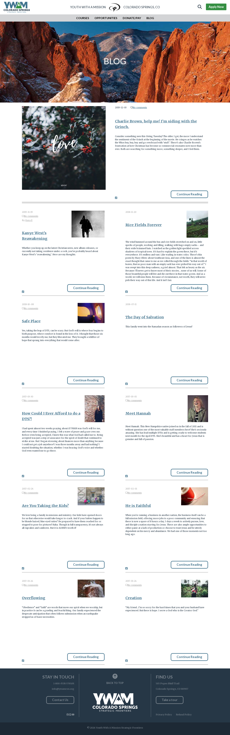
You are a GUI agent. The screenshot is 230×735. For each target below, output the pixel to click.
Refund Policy (184, 714)
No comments (140, 107)
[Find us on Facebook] (68, 714)
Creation (133, 598)
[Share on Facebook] (116, 197)
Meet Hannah (138, 413)
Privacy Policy (164, 714)
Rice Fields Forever (143, 225)
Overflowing (33, 598)
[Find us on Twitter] (70, 714)
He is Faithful (138, 505)
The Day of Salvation (144, 317)
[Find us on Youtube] (73, 714)
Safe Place (31, 321)
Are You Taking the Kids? (45, 505)
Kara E (29, 220)
